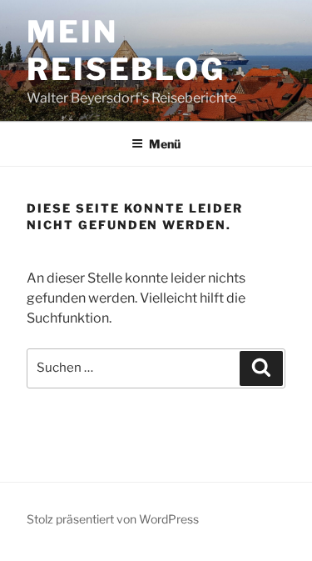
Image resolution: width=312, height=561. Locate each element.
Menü (165, 144)
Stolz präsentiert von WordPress (113, 519)
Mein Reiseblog (126, 50)
